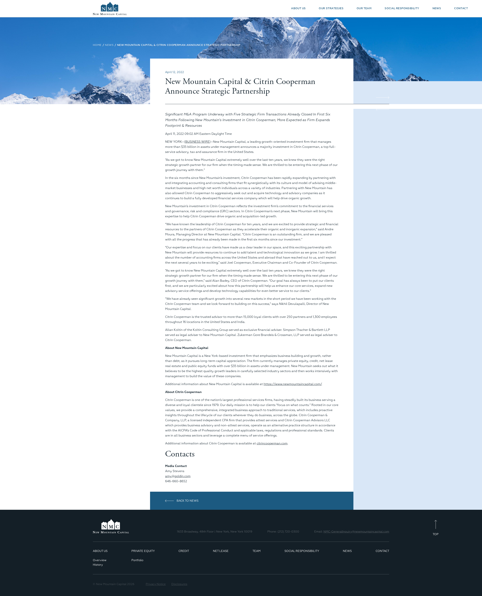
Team (256, 551)
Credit (183, 551)
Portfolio (137, 560)
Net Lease (221, 551)
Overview (99, 560)
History (98, 564)
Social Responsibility (402, 8)
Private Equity (143, 551)
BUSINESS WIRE (197, 141)
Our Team (364, 8)
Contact (461, 8)
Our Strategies (331, 8)
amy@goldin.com (178, 476)
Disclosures (179, 584)
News (436, 8)
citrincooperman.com (272, 443)
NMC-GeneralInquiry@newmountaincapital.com (356, 531)
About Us (298, 8)
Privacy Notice (156, 584)
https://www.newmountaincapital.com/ (293, 384)
